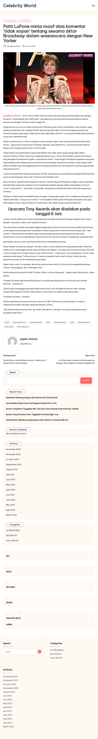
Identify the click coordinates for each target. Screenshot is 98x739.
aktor (48, 322)
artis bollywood (83, 322)
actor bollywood (19, 322)
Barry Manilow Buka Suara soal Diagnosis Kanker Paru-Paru (31, 403)
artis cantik (9, 327)
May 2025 (10, 485)
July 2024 (10, 495)
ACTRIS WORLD (10, 21)
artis (72, 322)
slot (7, 556)
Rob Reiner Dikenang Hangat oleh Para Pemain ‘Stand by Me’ (32, 397)
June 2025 (10, 479)
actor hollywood (36, 322)
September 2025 (13, 464)
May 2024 (10, 505)
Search (12, 372)
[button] (25, 344)
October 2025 (12, 459)
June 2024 (10, 500)
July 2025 (10, 474)
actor (7, 322)
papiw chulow (29, 339)
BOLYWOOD (11, 535)
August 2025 (12, 469)
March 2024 (11, 515)
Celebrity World (19, 5)
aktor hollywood (60, 322)
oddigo (9, 624)
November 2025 (13, 454)
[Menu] (93, 5)
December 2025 (13, 449)
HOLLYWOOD (25, 21)
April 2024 (10, 510)
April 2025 (10, 490)
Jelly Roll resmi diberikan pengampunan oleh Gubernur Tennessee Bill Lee (37, 420)
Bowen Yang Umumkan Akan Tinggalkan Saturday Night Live (32, 414)
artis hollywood (23, 327)
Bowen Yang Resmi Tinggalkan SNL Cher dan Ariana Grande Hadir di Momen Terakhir (42, 409)
